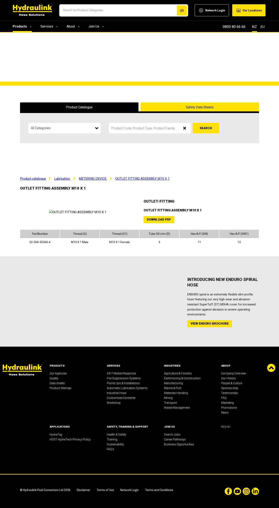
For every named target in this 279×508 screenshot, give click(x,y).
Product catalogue (33, 179)
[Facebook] (227, 491)
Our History (228, 378)
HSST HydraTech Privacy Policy (70, 439)
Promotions (229, 407)
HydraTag (56, 434)
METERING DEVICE (93, 179)
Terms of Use (105, 490)
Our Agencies (58, 373)
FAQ (224, 397)
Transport (170, 402)
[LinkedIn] (254, 491)
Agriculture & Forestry (178, 373)
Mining (168, 397)
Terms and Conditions (159, 490)
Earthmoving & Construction (182, 378)
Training (112, 439)
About (71, 26)
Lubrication (62, 179)
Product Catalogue (79, 107)
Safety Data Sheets (200, 107)
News (225, 412)
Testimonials (229, 393)
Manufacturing (173, 383)
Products (20, 26)
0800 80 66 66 (234, 26)
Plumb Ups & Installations (123, 383)
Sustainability (115, 444)
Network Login (129, 490)
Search (206, 128)
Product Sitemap (60, 388)
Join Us (93, 26)
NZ (254, 26)
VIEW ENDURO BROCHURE (210, 323)
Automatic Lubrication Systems (127, 388)
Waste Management (177, 407)
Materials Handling (176, 393)
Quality (54, 378)
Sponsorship (229, 388)
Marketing (227, 402)
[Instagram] (245, 491)
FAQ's (110, 449)
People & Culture (231, 383)
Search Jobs (172, 434)
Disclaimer (83, 490)
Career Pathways (175, 439)
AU (262, 26)
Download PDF (159, 219)
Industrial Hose (116, 393)
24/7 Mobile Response (121, 373)
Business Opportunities (179, 444)
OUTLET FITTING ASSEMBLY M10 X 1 (142, 179)
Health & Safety (116, 434)
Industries (172, 365)
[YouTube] (236, 491)
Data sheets (57, 383)
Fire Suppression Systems (124, 378)
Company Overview (233, 373)
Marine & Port (172, 388)
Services (46, 26)
